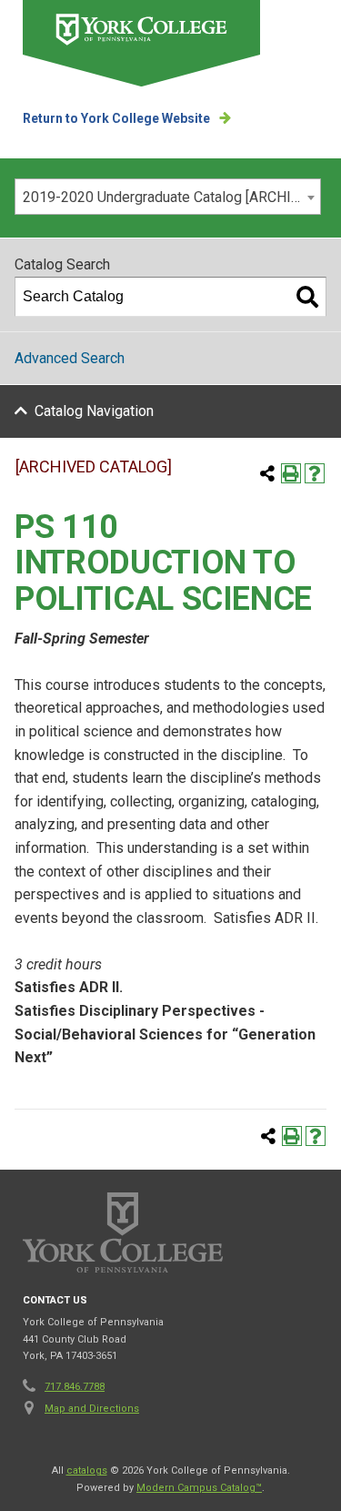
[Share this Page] (267, 473)
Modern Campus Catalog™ (199, 1488)
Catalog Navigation (94, 411)
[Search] (307, 297)
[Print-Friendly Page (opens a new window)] (291, 473)
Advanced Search (70, 358)
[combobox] (168, 196)
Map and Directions (92, 1409)
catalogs (86, 1470)
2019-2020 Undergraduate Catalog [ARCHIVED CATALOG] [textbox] (171, 197)
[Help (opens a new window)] (315, 473)
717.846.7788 (75, 1387)
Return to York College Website (116, 118)
